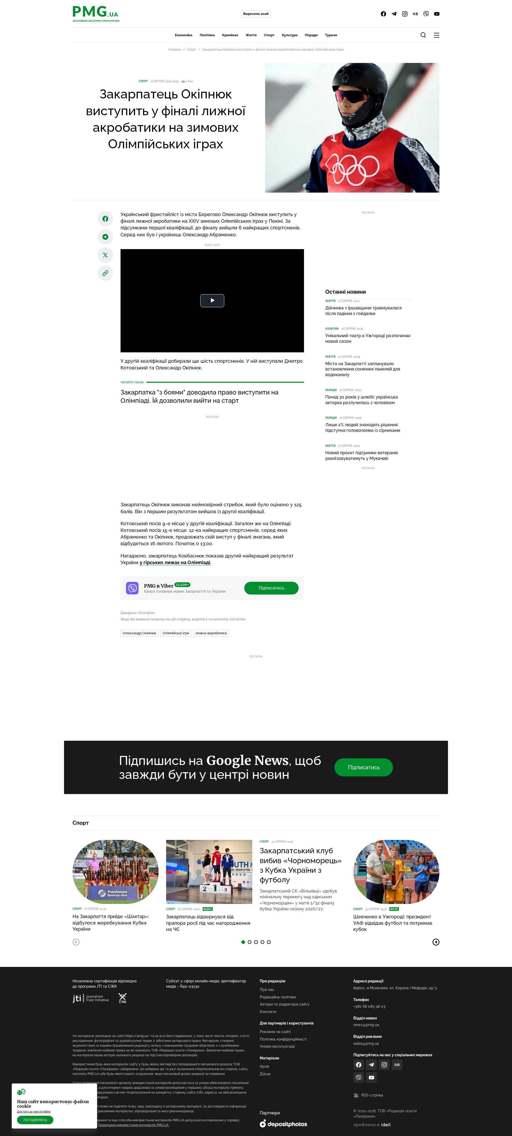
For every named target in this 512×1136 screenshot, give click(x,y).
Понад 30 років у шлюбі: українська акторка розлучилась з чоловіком (361, 399)
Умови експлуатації (277, 1046)
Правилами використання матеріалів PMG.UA (133, 1125)
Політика (207, 35)
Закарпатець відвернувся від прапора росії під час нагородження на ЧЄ (208, 923)
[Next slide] (436, 942)
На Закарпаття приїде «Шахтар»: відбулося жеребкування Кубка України (111, 923)
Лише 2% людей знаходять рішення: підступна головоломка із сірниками (362, 427)
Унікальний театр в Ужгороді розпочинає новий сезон (368, 338)
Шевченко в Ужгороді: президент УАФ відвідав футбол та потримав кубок (392, 923)
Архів (264, 1066)
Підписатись (271, 588)
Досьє (265, 1074)
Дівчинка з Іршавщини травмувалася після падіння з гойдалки (363, 310)
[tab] (243, 942)
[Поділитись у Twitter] (105, 255)
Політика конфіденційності (283, 1039)
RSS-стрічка (372, 1095)
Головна (174, 49)
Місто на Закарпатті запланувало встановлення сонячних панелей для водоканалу (362, 369)
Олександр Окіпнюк (139, 633)
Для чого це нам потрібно (34, 1111)
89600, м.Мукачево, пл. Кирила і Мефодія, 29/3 (395, 988)
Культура (289, 35)
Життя (251, 35)
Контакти (268, 1012)
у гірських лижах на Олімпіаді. (175, 562)
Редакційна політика (278, 997)
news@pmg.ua (366, 1025)
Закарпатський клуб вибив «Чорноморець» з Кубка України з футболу (301, 865)
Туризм (331, 35)
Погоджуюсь (35, 1120)
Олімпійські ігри (176, 633)
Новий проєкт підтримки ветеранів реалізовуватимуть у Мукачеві (361, 455)
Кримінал (230, 35)
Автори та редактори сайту (285, 1004)
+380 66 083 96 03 (369, 1006)
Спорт (269, 35)
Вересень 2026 (256, 14)
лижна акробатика (211, 633)
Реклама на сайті (275, 1032)
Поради (311, 35)
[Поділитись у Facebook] (105, 218)
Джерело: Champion (138, 613)
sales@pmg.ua (366, 1043)
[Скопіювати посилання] (105, 273)
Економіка (183, 35)
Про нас (267, 989)
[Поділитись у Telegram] (105, 237)
